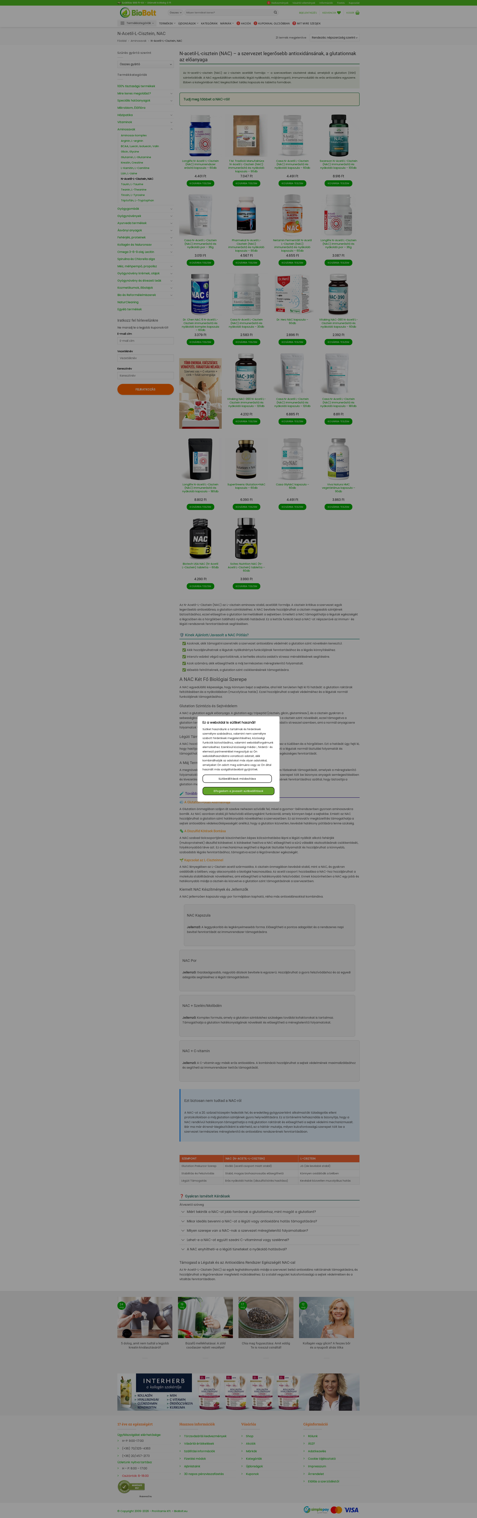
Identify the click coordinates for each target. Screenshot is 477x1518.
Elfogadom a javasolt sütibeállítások (238, 791)
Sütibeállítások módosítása (237, 779)
